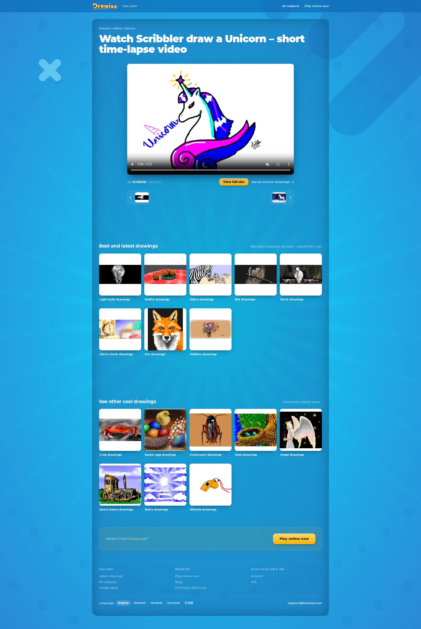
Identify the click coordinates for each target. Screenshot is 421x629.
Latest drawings (111, 576)
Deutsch (140, 602)
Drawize (105, 28)
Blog (178, 582)
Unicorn (130, 28)
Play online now (317, 6)
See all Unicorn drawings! (271, 182)
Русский (173, 602)
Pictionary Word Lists (191, 587)
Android (257, 576)
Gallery (117, 28)
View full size (233, 182)
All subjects (290, 6)
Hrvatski (156, 602)
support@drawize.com (305, 603)
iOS (253, 582)
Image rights (108, 587)
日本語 (189, 602)
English (123, 602)
